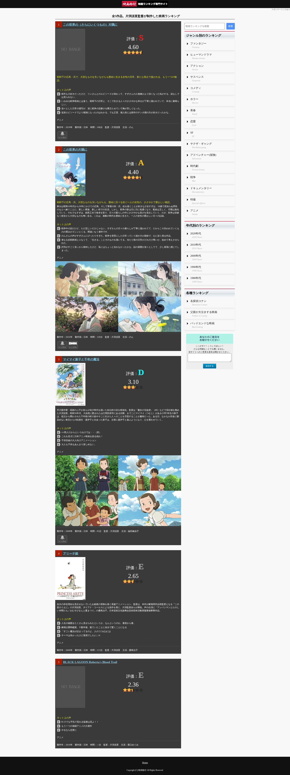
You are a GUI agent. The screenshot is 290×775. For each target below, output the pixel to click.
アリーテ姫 (70, 553)
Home (145, 762)
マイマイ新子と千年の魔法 (81, 359)
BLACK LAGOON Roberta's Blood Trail (90, 662)
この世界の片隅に (75, 149)
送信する (210, 366)
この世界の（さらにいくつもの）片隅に (90, 24)
